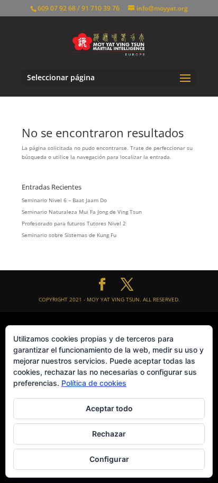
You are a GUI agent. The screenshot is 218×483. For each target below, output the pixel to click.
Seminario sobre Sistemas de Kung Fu (69, 235)
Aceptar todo (109, 408)
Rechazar (109, 433)
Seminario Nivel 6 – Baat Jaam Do (64, 200)
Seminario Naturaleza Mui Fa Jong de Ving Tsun (82, 211)
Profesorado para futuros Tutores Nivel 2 (74, 223)
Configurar (109, 458)
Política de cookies (93, 382)
